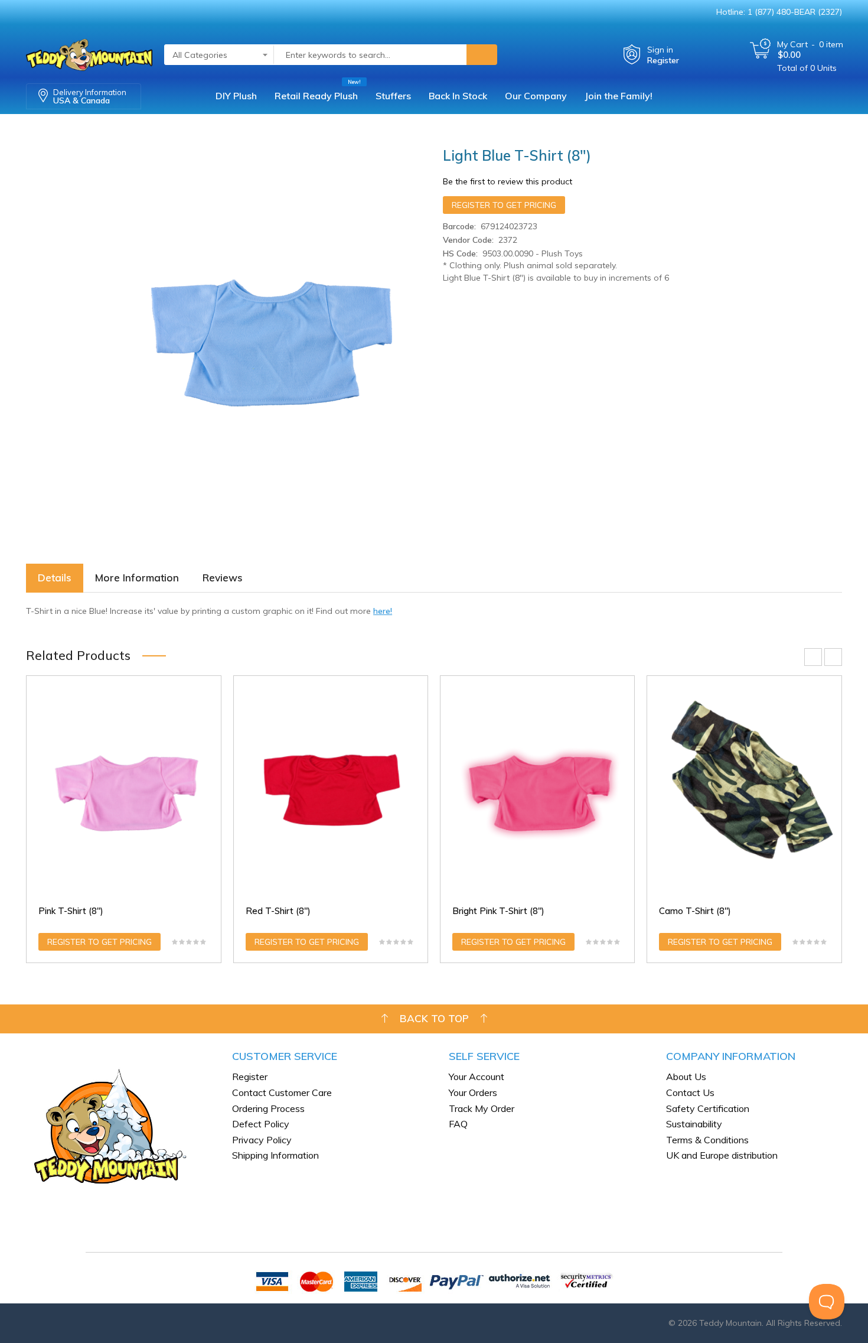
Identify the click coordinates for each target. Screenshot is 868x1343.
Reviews (223, 577)
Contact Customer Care (282, 1092)
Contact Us (690, 1092)
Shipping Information (275, 1155)
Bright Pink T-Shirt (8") (498, 910)
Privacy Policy (262, 1140)
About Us (686, 1076)
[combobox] (370, 54)
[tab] (54, 578)
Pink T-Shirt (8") (70, 910)
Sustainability (694, 1124)
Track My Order (481, 1108)
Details (54, 577)
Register (663, 60)
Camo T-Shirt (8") (695, 910)
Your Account (476, 1076)
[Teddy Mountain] (89, 51)
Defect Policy (260, 1124)
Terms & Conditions (707, 1140)
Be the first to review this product (507, 181)
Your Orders (473, 1092)
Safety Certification (707, 1108)
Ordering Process (268, 1108)
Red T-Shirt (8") (278, 910)
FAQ (458, 1124)
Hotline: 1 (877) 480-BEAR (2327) (779, 11)
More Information (137, 577)
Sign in (660, 49)
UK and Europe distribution (722, 1155)
